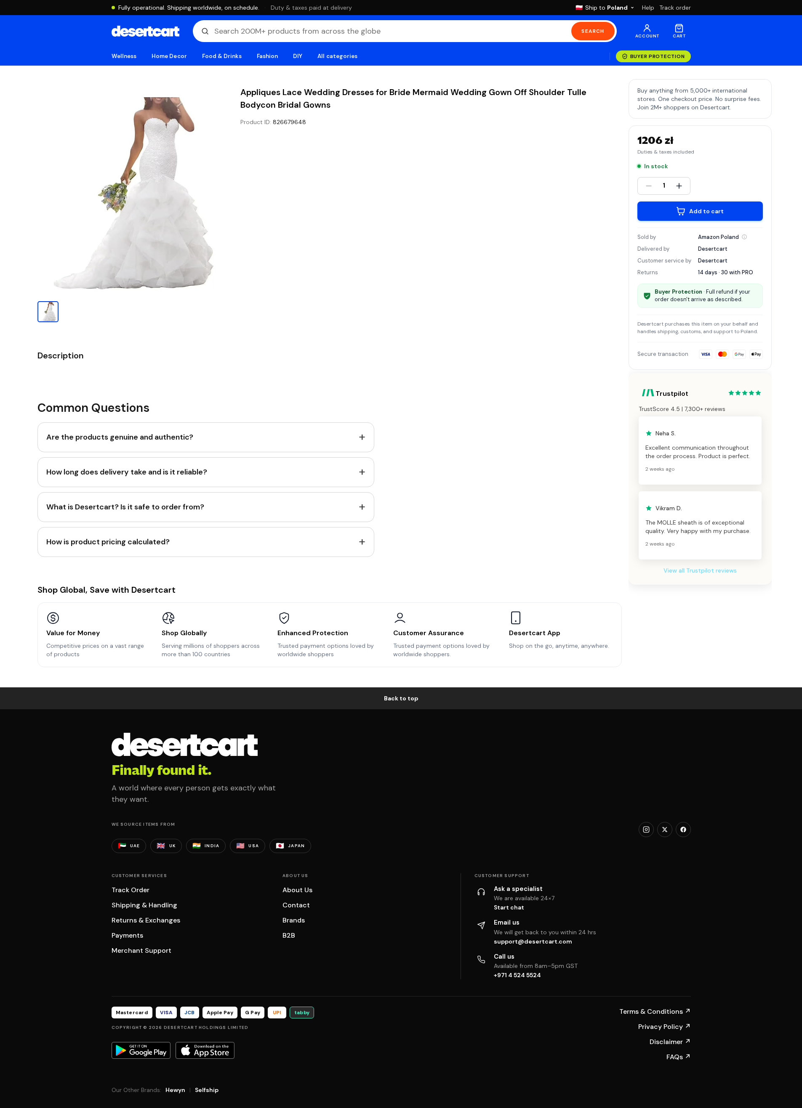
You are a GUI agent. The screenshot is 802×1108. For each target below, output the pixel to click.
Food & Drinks (222, 56)
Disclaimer (670, 1041)
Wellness (124, 56)
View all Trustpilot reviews (700, 570)
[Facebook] (683, 829)
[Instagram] (646, 829)
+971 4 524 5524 (517, 975)
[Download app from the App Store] (205, 1050)
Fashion (267, 56)
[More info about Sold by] (744, 237)
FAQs (678, 1056)
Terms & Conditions (655, 1011)
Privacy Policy (664, 1026)
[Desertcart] (145, 31)
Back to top (401, 698)
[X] (664, 829)
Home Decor (169, 56)
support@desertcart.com (533, 941)
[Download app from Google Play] (141, 1050)
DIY (297, 56)
